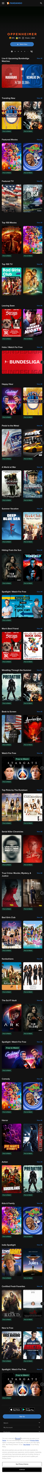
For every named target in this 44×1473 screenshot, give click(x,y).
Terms (4, 1440)
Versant (18, 1438)
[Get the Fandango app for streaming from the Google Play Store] (28, 1410)
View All (39, 58)
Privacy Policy (34, 1440)
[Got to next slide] (42, 76)
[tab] (12, 51)
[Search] (41, 3)
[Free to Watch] (11, 115)
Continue (22, 1469)
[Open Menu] (3, 3)
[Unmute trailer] (31, 51)
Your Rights (26, 1444)
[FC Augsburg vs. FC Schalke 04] (22, 76)
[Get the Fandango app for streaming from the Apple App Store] (15, 1410)
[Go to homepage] (15, 3)
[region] (22, 1452)
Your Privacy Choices (22, 1464)
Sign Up (22, 1416)
